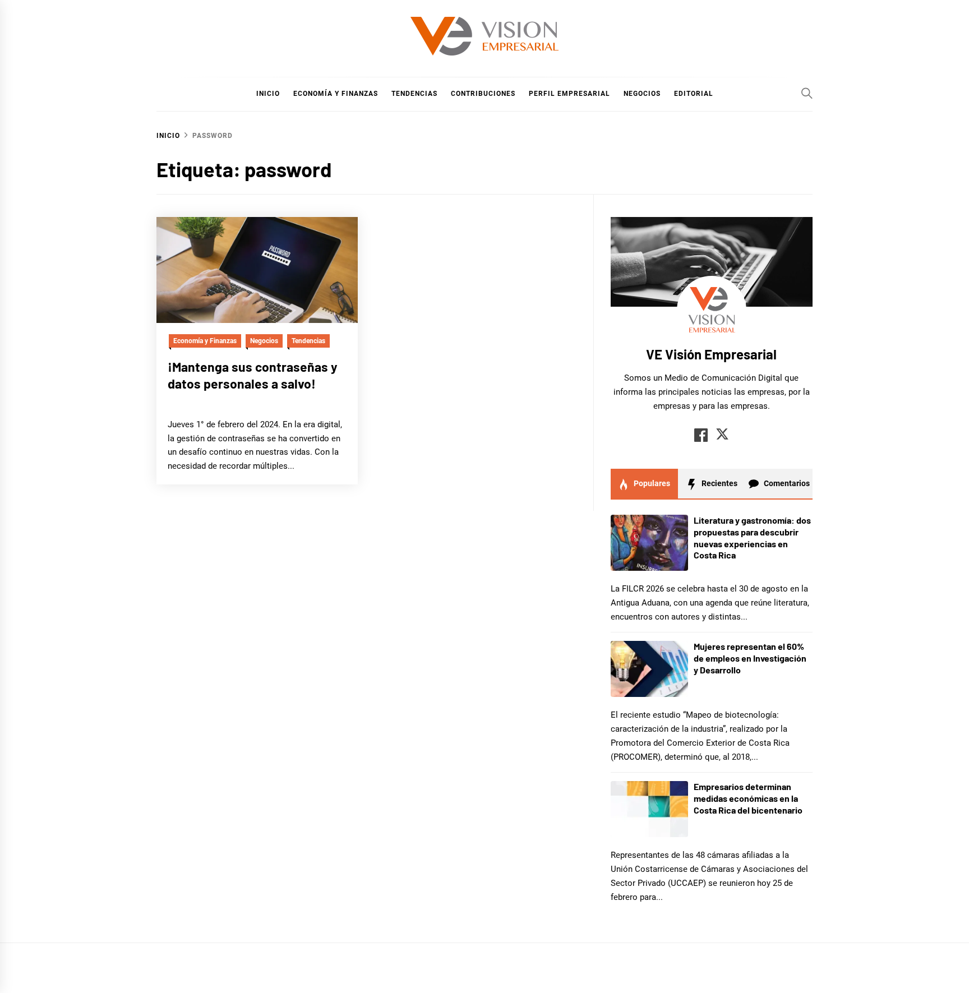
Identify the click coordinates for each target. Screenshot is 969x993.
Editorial (693, 94)
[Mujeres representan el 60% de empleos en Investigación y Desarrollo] (649, 669)
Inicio (268, 94)
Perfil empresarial (569, 94)
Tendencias (414, 94)
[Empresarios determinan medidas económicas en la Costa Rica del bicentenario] (649, 809)
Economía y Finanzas (335, 94)
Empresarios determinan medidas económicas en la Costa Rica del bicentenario (748, 798)
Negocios (642, 94)
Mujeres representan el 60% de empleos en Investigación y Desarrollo (750, 658)
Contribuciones (483, 94)
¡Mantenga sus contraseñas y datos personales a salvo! (253, 375)
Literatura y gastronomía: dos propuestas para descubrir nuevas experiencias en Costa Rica (752, 537)
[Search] (807, 93)
